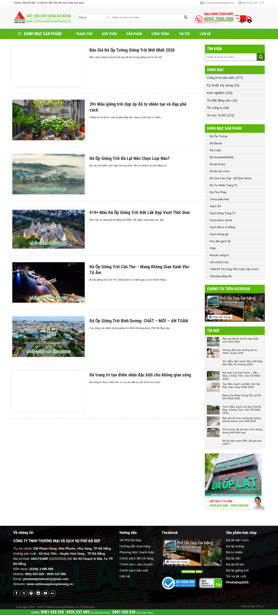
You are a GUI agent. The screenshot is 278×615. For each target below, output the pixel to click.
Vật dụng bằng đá (220, 276)
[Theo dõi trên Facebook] (16, 593)
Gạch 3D (215, 206)
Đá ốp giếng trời (237, 570)
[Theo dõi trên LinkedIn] (38, 593)
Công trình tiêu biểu (221, 78)
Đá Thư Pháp (218, 192)
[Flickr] (52, 593)
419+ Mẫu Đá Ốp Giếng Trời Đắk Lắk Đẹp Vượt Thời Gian (139, 212)
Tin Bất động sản (219, 100)
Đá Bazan (216, 143)
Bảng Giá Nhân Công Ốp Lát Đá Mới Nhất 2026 (241, 397)
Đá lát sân (233, 558)
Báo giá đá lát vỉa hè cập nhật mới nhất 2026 (240, 340)
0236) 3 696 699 (41, 569)
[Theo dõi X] (24, 593)
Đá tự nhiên (234, 552)
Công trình (160, 34)
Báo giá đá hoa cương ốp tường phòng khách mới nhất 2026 (241, 419)
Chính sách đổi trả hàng (136, 558)
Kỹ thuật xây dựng (220, 85)
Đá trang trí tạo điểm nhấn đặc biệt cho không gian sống (140, 375)
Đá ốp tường (235, 546)
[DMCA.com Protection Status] (192, 572)
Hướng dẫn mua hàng (135, 546)
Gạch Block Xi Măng (222, 227)
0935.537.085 (56, 574)
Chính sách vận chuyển (136, 564)
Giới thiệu (109, 34)
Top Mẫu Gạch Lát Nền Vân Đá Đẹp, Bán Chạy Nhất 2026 (241, 385)
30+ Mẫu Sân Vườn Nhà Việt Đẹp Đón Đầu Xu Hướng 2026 (242, 363)
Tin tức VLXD (216, 115)
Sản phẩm (134, 34)
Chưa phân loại (219, 199)
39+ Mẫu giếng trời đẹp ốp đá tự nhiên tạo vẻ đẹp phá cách (137, 107)
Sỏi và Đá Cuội (219, 262)
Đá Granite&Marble (222, 157)
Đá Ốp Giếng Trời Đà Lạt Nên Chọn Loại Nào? (129, 158)
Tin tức (184, 34)
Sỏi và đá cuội (236, 576)
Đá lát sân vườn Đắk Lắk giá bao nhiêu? (242, 442)
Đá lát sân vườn (220, 171)
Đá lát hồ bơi (217, 164)
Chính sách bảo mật (134, 570)
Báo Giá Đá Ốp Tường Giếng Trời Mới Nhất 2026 (132, 50)
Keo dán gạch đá (220, 241)
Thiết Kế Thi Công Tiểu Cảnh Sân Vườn (234, 269)
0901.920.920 (34, 574)
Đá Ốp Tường (218, 136)
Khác (213, 248)
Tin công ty (214, 108)
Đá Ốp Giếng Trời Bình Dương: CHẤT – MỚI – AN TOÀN (138, 320)
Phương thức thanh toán (137, 552)
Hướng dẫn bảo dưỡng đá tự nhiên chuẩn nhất (239, 351)
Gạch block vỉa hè (221, 220)
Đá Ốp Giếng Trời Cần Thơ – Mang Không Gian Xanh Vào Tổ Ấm (139, 269)
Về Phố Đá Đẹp (130, 540)
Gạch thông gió (219, 234)
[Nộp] (185, 17)
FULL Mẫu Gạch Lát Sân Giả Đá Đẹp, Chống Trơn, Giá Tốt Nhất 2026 (241, 410)
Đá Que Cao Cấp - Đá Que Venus (231, 178)
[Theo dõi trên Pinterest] (31, 593)
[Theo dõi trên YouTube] (45, 593)
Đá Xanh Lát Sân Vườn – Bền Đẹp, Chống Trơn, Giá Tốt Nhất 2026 (241, 376)
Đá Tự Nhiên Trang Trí (223, 185)
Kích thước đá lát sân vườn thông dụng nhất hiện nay (242, 431)
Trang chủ (84, 34)
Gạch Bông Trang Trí (222, 213)
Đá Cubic (215, 150)
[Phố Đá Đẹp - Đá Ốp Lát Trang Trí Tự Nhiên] (42, 17)
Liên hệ (205, 34)
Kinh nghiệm (215, 93)
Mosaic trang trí (219, 255)
